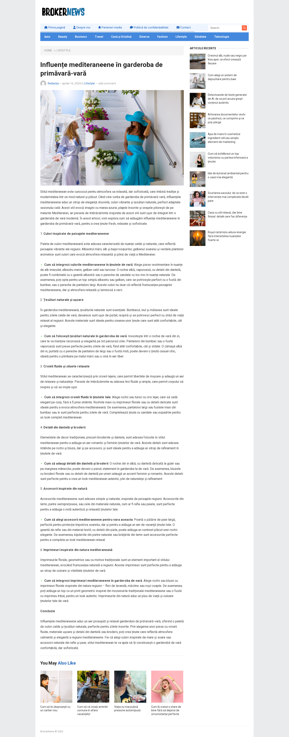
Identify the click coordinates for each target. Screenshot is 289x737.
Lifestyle (181, 36)
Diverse (144, 36)
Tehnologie (221, 36)
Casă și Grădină (121, 36)
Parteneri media (111, 27)
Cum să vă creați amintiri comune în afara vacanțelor (92, 710)
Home (48, 50)
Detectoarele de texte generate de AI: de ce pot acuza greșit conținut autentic (227, 98)
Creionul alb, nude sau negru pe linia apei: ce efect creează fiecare (227, 59)
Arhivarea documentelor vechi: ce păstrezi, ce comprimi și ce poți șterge (227, 118)
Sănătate (200, 36)
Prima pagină (56, 27)
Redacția (53, 83)
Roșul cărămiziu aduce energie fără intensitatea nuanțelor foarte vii (227, 236)
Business (81, 36)
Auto (47, 36)
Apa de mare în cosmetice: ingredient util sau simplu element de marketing (224, 137)
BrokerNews (47, 731)
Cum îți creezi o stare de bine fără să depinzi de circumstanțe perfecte (166, 710)
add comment (107, 83)
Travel (99, 36)
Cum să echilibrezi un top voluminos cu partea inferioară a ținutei (228, 157)
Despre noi (83, 27)
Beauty (62, 36)
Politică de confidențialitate (150, 27)
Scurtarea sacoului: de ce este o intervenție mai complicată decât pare (228, 196)
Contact (185, 27)
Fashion (162, 36)
